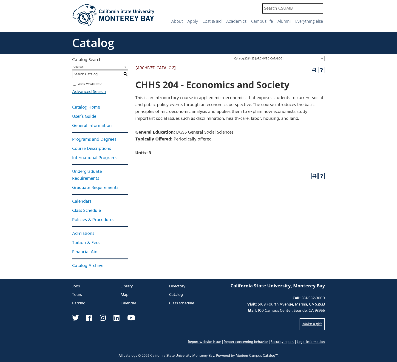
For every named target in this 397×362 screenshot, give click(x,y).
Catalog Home (86, 107)
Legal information (311, 342)
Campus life (262, 21)
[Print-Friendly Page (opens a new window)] (314, 70)
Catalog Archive (87, 265)
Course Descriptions (91, 148)
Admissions (83, 233)
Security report (282, 342)
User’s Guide (84, 116)
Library (127, 286)
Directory (177, 286)
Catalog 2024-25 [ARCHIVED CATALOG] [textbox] (259, 58)
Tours (77, 295)
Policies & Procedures (93, 220)
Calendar (128, 303)
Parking (78, 303)
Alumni (284, 21)
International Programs (94, 158)
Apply (192, 21)
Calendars (81, 201)
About (177, 21)
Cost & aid (212, 21)
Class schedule (181, 303)
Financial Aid (84, 252)
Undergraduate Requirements (87, 175)
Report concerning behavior (246, 342)
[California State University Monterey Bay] (113, 26)
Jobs (76, 286)
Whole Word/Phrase (90, 84)
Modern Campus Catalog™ (257, 356)
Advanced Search (89, 91)
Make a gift (312, 324)
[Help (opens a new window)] (321, 70)
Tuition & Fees (86, 243)
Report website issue (204, 342)
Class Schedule (86, 210)
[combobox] (292, 8)
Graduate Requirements (95, 187)
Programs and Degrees (94, 139)
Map (124, 295)
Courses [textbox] (78, 67)
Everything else (309, 21)
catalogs (130, 356)
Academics (236, 21)
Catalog (93, 43)
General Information (92, 125)
